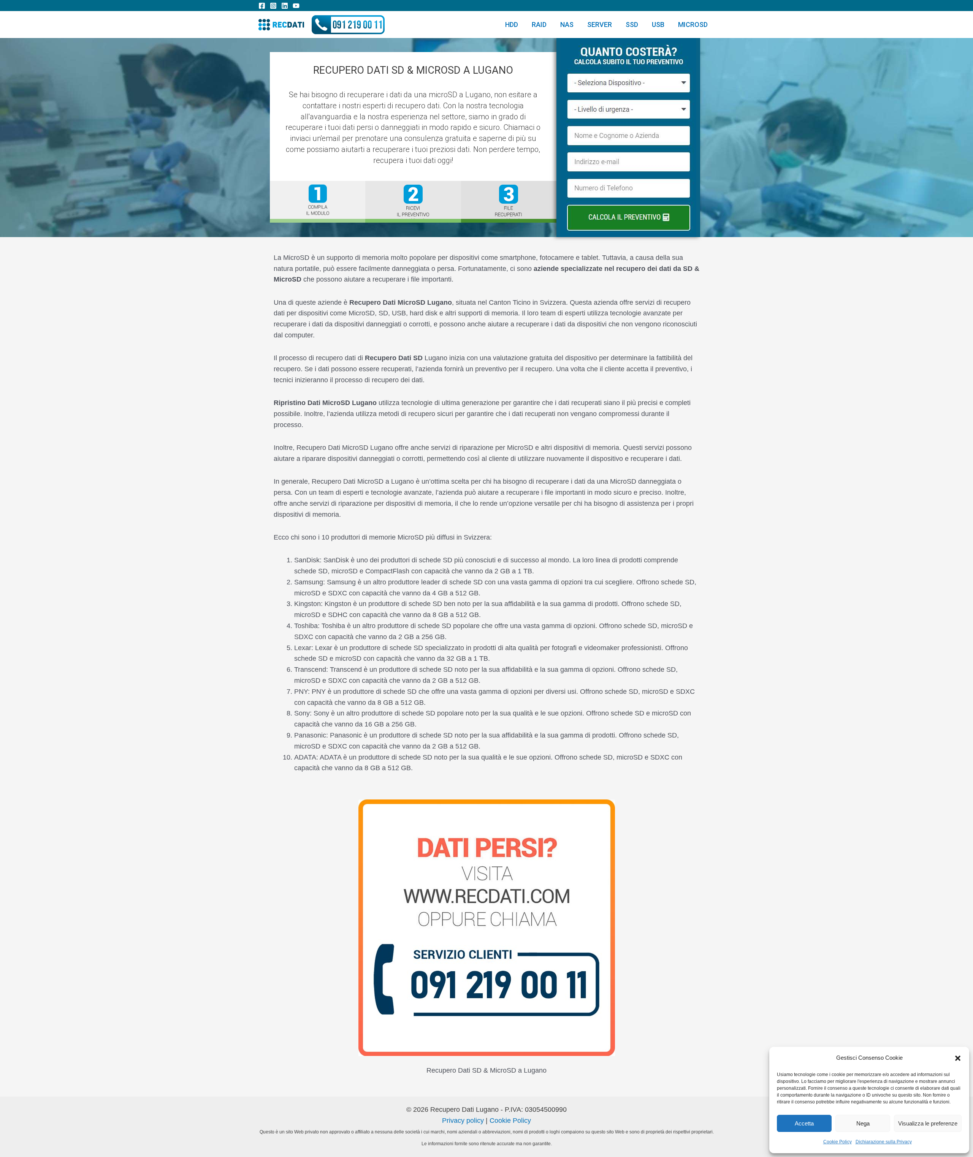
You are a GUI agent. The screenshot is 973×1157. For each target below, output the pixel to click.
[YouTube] (296, 5)
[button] (958, 1058)
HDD (511, 24)
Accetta (804, 1123)
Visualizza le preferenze (927, 1123)
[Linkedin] (284, 5)
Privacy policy (463, 1120)
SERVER (599, 24)
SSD (632, 24)
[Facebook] (261, 5)
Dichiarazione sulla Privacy (884, 1141)
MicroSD (693, 24)
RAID (539, 24)
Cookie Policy (837, 1141)
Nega (863, 1123)
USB (658, 24)
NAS (567, 24)
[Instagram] (273, 5)
